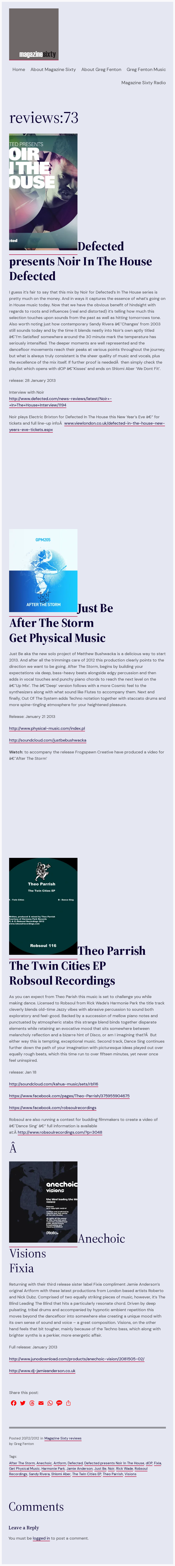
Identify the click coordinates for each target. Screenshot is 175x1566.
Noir (111, 1468)
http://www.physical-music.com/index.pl (47, 728)
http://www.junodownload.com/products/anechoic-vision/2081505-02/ (76, 1358)
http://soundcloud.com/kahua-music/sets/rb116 (53, 1084)
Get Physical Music (24, 1468)
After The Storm (22, 1463)
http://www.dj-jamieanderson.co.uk (42, 1370)
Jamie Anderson (80, 1468)
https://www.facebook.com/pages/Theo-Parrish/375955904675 (69, 1095)
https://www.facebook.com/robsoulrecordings (52, 1107)
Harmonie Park (53, 1468)
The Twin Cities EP (86, 1474)
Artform (60, 1463)
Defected (75, 1463)
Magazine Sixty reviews (63, 1438)
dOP (149, 1463)
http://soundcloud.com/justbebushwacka (47, 740)
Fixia (157, 1463)
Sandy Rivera (39, 1474)
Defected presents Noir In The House (114, 1463)
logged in (41, 1538)
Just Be (100, 1468)
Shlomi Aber (61, 1474)
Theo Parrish (113, 1474)
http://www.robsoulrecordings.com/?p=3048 (60, 1132)
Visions (130, 1474)
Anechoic (44, 1463)
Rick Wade (124, 1468)
